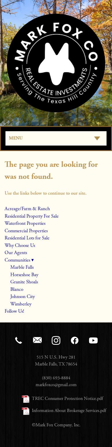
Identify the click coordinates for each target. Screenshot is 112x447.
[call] (18, 340)
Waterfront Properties (25, 223)
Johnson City (22, 296)
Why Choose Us (20, 245)
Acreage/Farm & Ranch (27, 209)
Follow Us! (14, 311)
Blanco (16, 289)
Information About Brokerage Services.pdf (69, 411)
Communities (19, 260)
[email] (37, 340)
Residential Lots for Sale (27, 238)
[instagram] (56, 340)
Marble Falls (22, 267)
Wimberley (20, 304)
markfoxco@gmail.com (56, 385)
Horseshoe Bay (24, 275)
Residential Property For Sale (32, 216)
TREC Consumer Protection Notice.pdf (67, 399)
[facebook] (74, 340)
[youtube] (93, 340)
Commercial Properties (26, 231)
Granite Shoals (24, 282)
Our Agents (16, 252)
